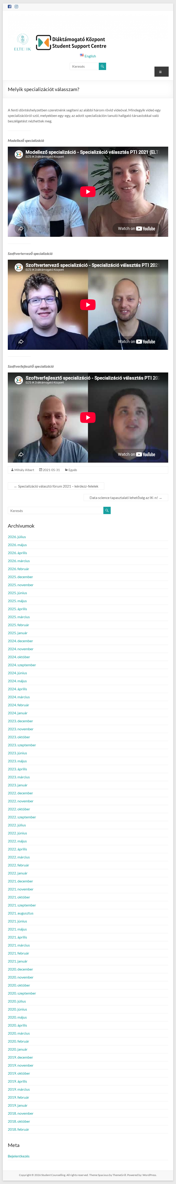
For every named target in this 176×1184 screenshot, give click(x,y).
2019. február (18, 1097)
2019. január (18, 1105)
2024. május (17, 681)
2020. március (19, 1033)
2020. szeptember (22, 993)
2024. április (17, 689)
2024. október (19, 657)
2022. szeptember (22, 817)
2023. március (19, 777)
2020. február (18, 1041)
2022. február (18, 865)
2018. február (18, 1129)
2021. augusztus (20, 913)
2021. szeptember (22, 905)
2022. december (20, 793)
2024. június (17, 673)
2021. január (18, 961)
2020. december (20, 969)
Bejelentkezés (19, 1156)
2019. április (17, 1081)
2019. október (19, 1073)
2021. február (18, 953)
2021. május (17, 929)
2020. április (17, 1025)
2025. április (17, 609)
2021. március (19, 945)
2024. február (18, 705)
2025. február (18, 625)
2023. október (19, 737)
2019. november (20, 1065)
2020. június (17, 1009)
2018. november (20, 1113)
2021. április (17, 937)
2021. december (20, 881)
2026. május (17, 544)
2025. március (19, 617)
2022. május (17, 841)
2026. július (17, 536)
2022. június (17, 833)
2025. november (20, 585)
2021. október (19, 897)
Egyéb (73, 470)
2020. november (20, 977)
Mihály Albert (24, 470)
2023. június (17, 753)
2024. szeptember (22, 665)
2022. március (19, 857)
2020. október (19, 985)
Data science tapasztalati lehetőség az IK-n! (126, 497)
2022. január (18, 873)
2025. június (17, 593)
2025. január (18, 633)
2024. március (19, 697)
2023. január (18, 785)
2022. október (19, 809)
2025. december (20, 576)
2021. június (17, 921)
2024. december (20, 641)
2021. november (20, 889)
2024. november (20, 649)
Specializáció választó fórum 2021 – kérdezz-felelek (56, 486)
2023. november (20, 729)
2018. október (19, 1121)
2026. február (18, 568)
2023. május (17, 761)
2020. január (18, 1049)
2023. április (17, 769)
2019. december (20, 1057)
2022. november (20, 801)
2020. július (17, 1001)
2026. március (19, 560)
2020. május (17, 1017)
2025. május (17, 601)
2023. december (20, 721)
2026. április (17, 552)
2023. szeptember (22, 745)
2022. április (17, 849)
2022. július (17, 825)
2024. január (18, 713)
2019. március (19, 1089)
